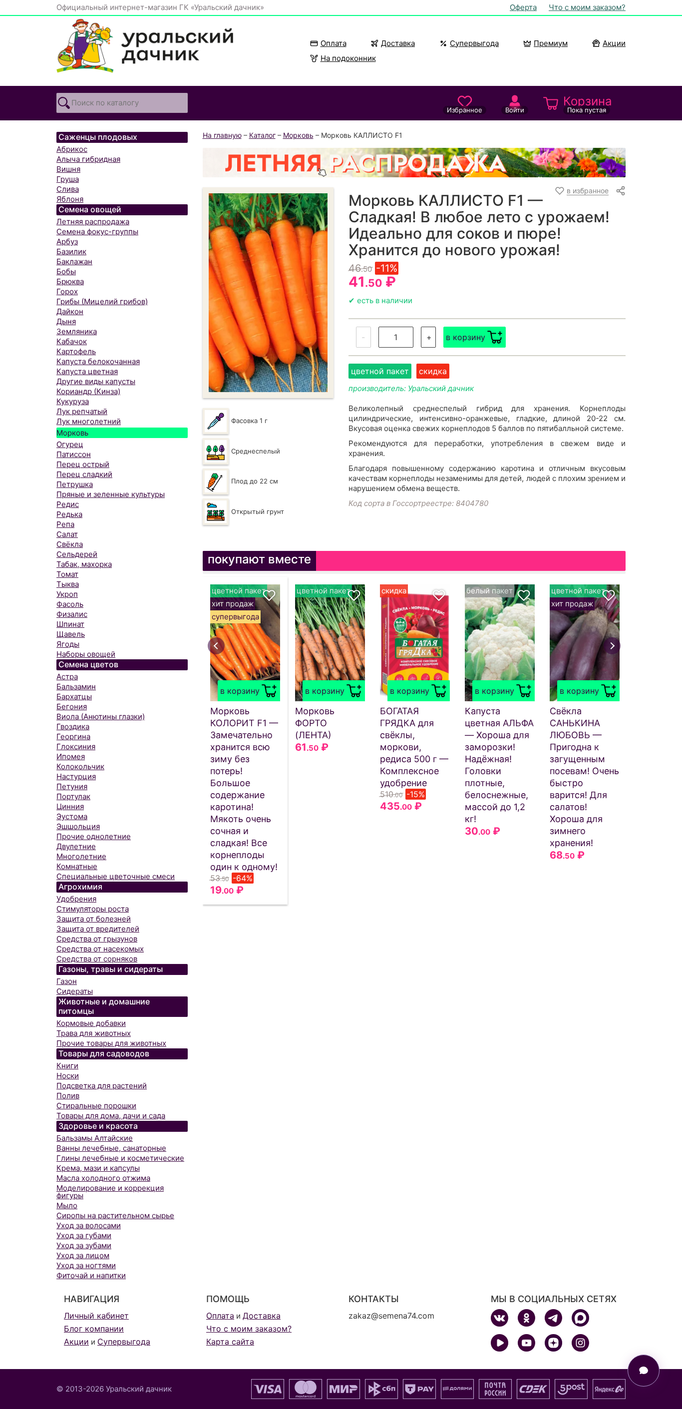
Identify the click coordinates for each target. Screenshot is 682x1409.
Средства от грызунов (96, 938)
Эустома (71, 816)
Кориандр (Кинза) (88, 391)
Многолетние (81, 856)
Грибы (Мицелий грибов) (102, 301)
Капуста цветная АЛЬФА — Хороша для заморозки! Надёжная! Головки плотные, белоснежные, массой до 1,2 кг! (499, 765)
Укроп (67, 594)
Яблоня (69, 199)
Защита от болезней (93, 919)
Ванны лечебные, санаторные (111, 1148)
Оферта (523, 7)
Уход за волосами (88, 1225)
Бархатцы (74, 696)
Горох (67, 291)
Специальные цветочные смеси (115, 876)
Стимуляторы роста (92, 909)
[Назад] (216, 645)
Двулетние (76, 846)
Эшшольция (78, 826)
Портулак (73, 796)
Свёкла (69, 544)
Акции (614, 43)
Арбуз (67, 241)
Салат (67, 534)
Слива (67, 189)
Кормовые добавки (91, 1023)
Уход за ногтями (86, 1265)
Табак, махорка (84, 564)
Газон (66, 981)
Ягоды (67, 644)
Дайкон (69, 311)
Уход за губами (83, 1235)
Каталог (262, 135)
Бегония (71, 706)
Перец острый (82, 464)
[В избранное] (269, 595)
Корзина (587, 104)
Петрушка (74, 484)
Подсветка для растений (101, 1085)
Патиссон (73, 454)
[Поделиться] (621, 191)
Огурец (69, 444)
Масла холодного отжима (103, 1178)
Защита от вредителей (97, 929)
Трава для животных (93, 1033)
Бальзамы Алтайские (94, 1138)
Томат (67, 574)
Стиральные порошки (96, 1105)
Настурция (76, 776)
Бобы (66, 271)
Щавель (70, 634)
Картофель (76, 351)
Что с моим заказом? (587, 7)
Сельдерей (76, 554)
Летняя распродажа (92, 221)
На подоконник (348, 58)
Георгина (73, 736)
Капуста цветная (87, 371)
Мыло (66, 1205)
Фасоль (69, 604)
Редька (69, 514)
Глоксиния (75, 746)
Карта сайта (230, 1342)
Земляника (76, 331)
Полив (67, 1095)
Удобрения (76, 899)
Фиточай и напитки (91, 1275)
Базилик (71, 251)
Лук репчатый (81, 411)
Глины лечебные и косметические (120, 1158)
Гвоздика (72, 726)
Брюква (70, 281)
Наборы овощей (85, 654)
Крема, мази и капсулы (98, 1168)
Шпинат (70, 624)
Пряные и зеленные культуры (110, 494)
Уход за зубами (83, 1245)
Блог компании (94, 1329)
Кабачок (71, 341)
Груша (67, 179)
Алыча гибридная (88, 159)
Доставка (398, 43)
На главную (222, 135)
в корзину (465, 337)
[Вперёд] (612, 645)
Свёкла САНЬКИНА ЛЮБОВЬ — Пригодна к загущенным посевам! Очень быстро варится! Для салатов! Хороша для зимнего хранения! (584, 777)
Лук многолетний (88, 421)
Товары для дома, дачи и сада (110, 1115)
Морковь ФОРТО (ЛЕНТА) (315, 723)
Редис (67, 504)
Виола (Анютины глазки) (100, 716)
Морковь (72, 433)
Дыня (66, 321)
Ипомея (70, 756)
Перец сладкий (84, 474)
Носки (67, 1075)
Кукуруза (72, 401)
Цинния (70, 806)
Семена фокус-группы (97, 231)
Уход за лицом (82, 1255)
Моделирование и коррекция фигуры (110, 1191)
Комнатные (76, 866)
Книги (67, 1065)
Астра (67, 676)
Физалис (71, 614)
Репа (65, 524)
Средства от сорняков (96, 958)
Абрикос (71, 149)
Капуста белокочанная (98, 361)
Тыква (67, 584)
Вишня (68, 169)
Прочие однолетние (93, 836)
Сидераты (74, 991)
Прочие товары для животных (111, 1043)
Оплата (333, 43)
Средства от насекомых (100, 948)
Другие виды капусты (95, 381)
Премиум (551, 43)
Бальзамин (76, 686)
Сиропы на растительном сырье (115, 1215)
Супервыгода (474, 43)
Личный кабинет (96, 1316)
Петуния (71, 786)
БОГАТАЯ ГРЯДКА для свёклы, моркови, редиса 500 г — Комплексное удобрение (414, 747)
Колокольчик (80, 766)
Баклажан (74, 261)
